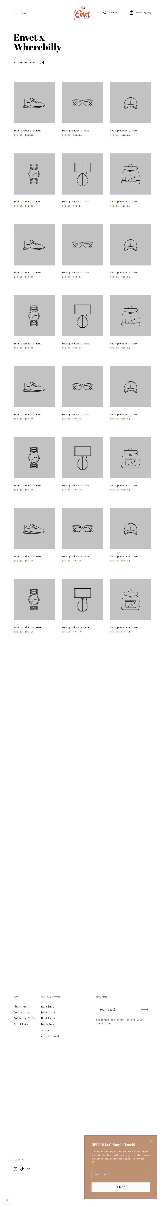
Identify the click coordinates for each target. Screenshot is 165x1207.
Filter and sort (24, 62)
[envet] (82, 12)
